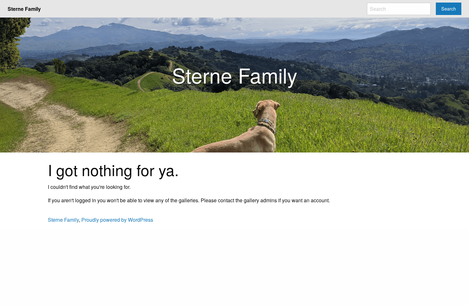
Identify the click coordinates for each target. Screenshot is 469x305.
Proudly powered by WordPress (117, 219)
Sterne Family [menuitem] (24, 8)
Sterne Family (63, 219)
